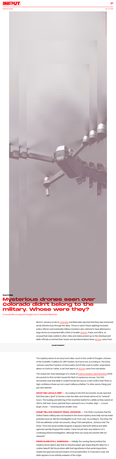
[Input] (11, 3)
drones (83, 332)
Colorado (64, 322)
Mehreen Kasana (8, 9)
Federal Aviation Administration (92, 373)
